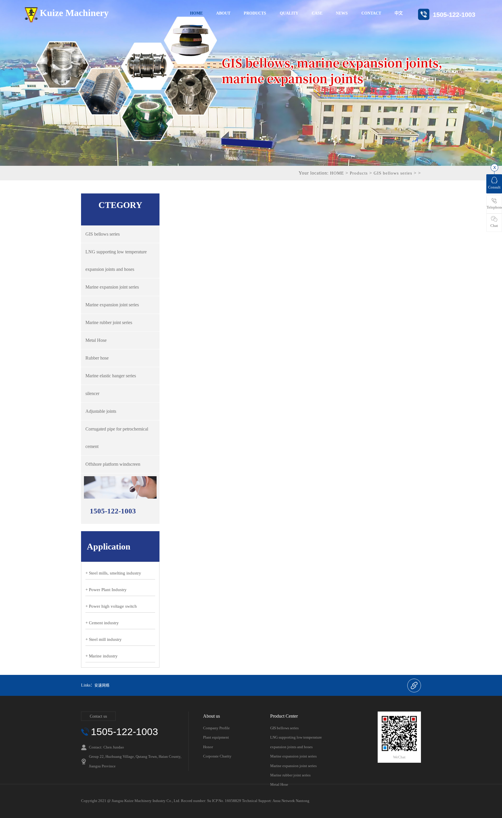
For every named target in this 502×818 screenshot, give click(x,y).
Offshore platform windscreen (112, 464)
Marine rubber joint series (108, 322)
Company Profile (216, 728)
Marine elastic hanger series (110, 375)
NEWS (342, 13)
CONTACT (371, 13)
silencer (92, 393)
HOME (196, 13)
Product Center (284, 716)
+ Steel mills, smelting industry (113, 573)
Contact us (98, 716)
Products (359, 173)
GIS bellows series (393, 173)
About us (211, 716)
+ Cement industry (102, 622)
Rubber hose (97, 357)
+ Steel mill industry (103, 639)
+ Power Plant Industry (106, 589)
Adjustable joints (100, 411)
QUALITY (289, 13)
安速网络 (102, 685)
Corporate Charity (217, 756)
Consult (494, 187)
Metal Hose (96, 340)
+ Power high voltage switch (111, 606)
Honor (208, 747)
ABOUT (223, 13)
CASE (317, 13)
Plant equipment (216, 737)
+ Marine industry (101, 656)
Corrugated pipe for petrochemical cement (116, 437)
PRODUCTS (255, 13)
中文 (399, 13)
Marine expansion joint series (112, 286)
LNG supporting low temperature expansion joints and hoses (116, 260)
